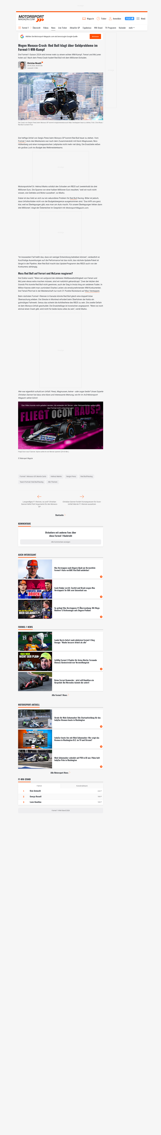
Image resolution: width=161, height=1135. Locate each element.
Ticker (103, 18)
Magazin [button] (90, 18)
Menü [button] (143, 18)
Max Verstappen (92, 291)
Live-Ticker (62, 27)
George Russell (35, 796)
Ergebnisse (87, 27)
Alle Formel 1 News (59, 695)
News (53, 27)
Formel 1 (25, 27)
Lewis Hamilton (35, 802)
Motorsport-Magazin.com (31, 18)
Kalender (122, 27)
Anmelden (117, 18)
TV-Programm (110, 27)
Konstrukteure (82, 786)
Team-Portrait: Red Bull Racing (31, 482)
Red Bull (73, 198)
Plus (128, 18)
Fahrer (39, 786)
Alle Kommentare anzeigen (60, 542)
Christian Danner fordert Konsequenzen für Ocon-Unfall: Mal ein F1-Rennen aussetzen (82, 503)
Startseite (59, 515)
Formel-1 (22, 141)
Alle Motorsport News (59, 772)
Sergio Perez (71, 476)
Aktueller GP (75, 27)
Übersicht (36, 27)
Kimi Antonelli (35, 790)
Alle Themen (52, 482)
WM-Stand (98, 27)
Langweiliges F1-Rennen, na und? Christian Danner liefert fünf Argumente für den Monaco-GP (39, 504)
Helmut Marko (56, 476)
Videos (46, 27)
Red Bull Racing (86, 476)
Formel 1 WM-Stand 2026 (61, 810)
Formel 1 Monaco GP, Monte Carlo (33, 476)
